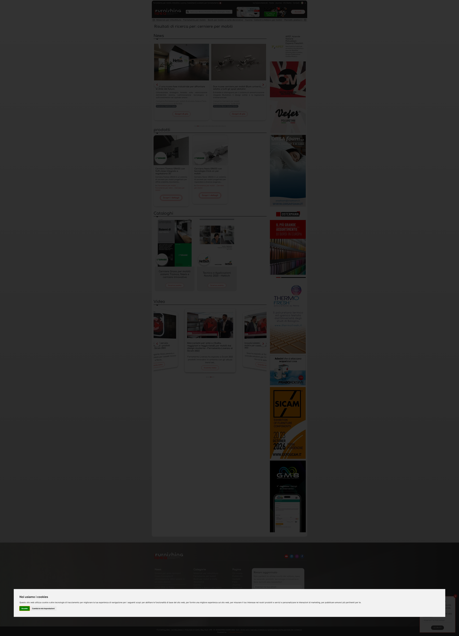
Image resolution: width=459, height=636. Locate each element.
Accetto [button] (24, 608)
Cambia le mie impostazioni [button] (43, 608)
